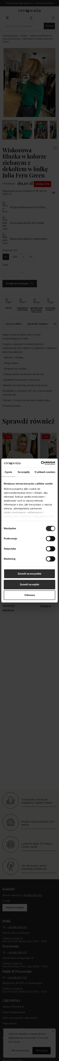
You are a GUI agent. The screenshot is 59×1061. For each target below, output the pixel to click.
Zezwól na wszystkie (29, 573)
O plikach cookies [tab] (45, 472)
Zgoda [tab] (8, 472)
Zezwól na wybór (29, 584)
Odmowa (29, 595)
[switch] (50, 538)
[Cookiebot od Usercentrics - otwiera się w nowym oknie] (41, 463)
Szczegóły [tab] (24, 472)
